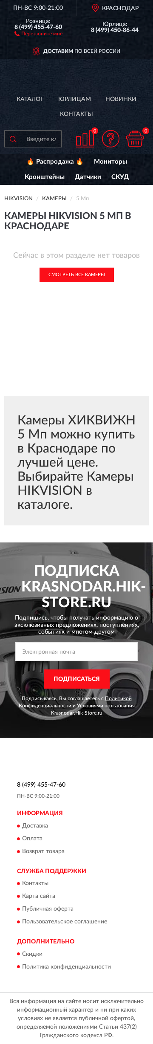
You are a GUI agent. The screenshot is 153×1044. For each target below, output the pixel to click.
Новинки (120, 99)
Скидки (32, 954)
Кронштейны (45, 177)
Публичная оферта (48, 909)
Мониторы (110, 162)
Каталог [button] (30, 99)
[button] (38, 33)
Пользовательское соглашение (64, 922)
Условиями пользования (106, 705)
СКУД (120, 177)
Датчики (88, 177)
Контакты (76, 114)
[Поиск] (12, 138)
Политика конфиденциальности (66, 967)
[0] (134, 138)
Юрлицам (74, 99)
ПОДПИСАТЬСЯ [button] (77, 679)
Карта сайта (38, 897)
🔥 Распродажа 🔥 (55, 162)
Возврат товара (43, 851)
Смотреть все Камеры (76, 274)
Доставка (35, 826)
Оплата (32, 839)
